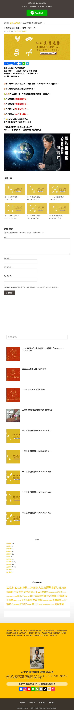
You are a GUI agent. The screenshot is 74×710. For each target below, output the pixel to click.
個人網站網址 (8, 276)
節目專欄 (8, 569)
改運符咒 (12, 596)
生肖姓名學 (26, 600)
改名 (7, 596)
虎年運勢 (56, 600)
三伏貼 (29, 588)
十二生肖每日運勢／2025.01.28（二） (12, 198)
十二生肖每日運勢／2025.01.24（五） (34, 216)
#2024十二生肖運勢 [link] (11, 129)
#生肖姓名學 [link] (37, 129)
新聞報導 (8, 554)
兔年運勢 (28, 591)
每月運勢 (8, 564)
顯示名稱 (7, 258)
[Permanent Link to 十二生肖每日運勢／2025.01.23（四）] (59, 204)
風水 (41, 604)
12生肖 (10, 587)
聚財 (51, 600)
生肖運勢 (37, 600)
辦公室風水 (16, 604)
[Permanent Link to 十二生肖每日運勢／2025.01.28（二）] (15, 185)
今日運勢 (18, 591)
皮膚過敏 (45, 600)
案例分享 (8, 559)
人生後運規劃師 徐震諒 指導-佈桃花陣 (37, 410)
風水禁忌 (45, 604)
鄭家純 (29, 604)
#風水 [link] (29, 129)
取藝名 (55, 592)
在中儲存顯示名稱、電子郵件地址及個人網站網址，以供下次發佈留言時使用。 (31, 287)
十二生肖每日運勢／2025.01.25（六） (12, 216)
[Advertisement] (37, 314)
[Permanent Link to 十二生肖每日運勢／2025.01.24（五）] (37, 204)
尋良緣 (59, 591)
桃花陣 (50, 596)
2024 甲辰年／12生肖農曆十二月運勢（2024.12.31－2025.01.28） (43, 349)
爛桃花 (15, 600)
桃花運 (42, 596)
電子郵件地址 (8, 267)
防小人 (35, 604)
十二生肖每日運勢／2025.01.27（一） (34, 198)
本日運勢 (34, 596)
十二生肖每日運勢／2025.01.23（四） (56, 216)
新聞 (16, 596)
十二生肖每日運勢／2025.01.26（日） (56, 198)
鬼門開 (48, 604)
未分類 (8, 556)
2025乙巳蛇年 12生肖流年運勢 (34, 368)
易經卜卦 (27, 596)
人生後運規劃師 (47, 587)
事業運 (34, 587)
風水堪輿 (8, 572)
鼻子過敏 (52, 604)
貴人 (11, 604)
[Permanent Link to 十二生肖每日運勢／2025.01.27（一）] (37, 185)
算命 (48, 600)
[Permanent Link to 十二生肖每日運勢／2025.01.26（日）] (59, 185)
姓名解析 (8, 549)
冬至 (34, 592)
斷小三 (20, 596)
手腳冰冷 (65, 592)
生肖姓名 (8, 567)
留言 (6, 237)
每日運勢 (8, 562)
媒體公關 (8, 551)
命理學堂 (8, 544)
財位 (63, 600)
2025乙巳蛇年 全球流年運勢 (33, 389)
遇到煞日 (23, 604)
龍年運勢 (59, 604)
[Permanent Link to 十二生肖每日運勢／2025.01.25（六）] (15, 204)
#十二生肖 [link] (23, 129)
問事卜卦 (8, 546)
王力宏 (19, 600)
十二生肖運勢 (41, 591)
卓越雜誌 (51, 592)
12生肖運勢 (21, 587)
